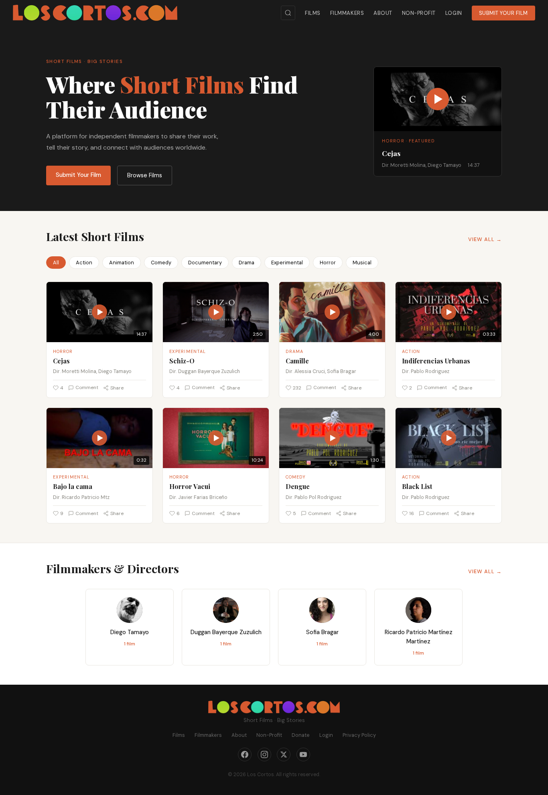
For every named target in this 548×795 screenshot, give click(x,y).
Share (117, 388)
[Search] (288, 13)
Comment (86, 387)
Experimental (287, 262)
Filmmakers (347, 13)
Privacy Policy (359, 735)
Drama (246, 262)
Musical (362, 262)
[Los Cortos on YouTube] (303, 754)
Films (313, 13)
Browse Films (144, 175)
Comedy (161, 262)
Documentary (205, 262)
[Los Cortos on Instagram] (264, 754)
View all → (485, 239)
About (382, 13)
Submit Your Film (503, 13)
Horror (328, 262)
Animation (121, 262)
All (56, 262)
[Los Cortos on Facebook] (245, 754)
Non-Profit (419, 13)
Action (84, 262)
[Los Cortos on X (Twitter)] (283, 754)
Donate (301, 735)
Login (453, 13)
